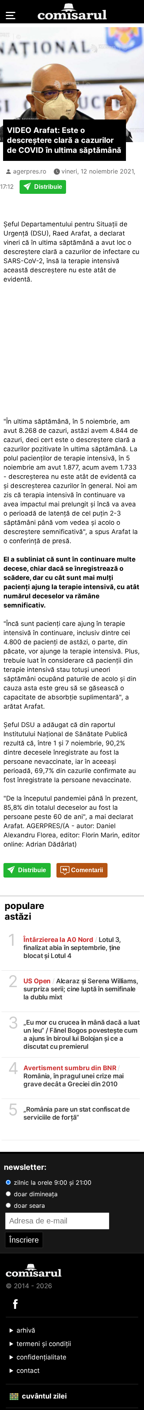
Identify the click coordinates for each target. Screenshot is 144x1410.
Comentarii (86, 870)
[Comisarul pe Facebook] (15, 1303)
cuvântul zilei (43, 1396)
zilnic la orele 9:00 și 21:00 (51, 1182)
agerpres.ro (29, 171)
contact (28, 1370)
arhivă (26, 1330)
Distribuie (47, 186)
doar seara (28, 1205)
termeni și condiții (44, 1344)
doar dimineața (35, 1194)
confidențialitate (41, 1357)
